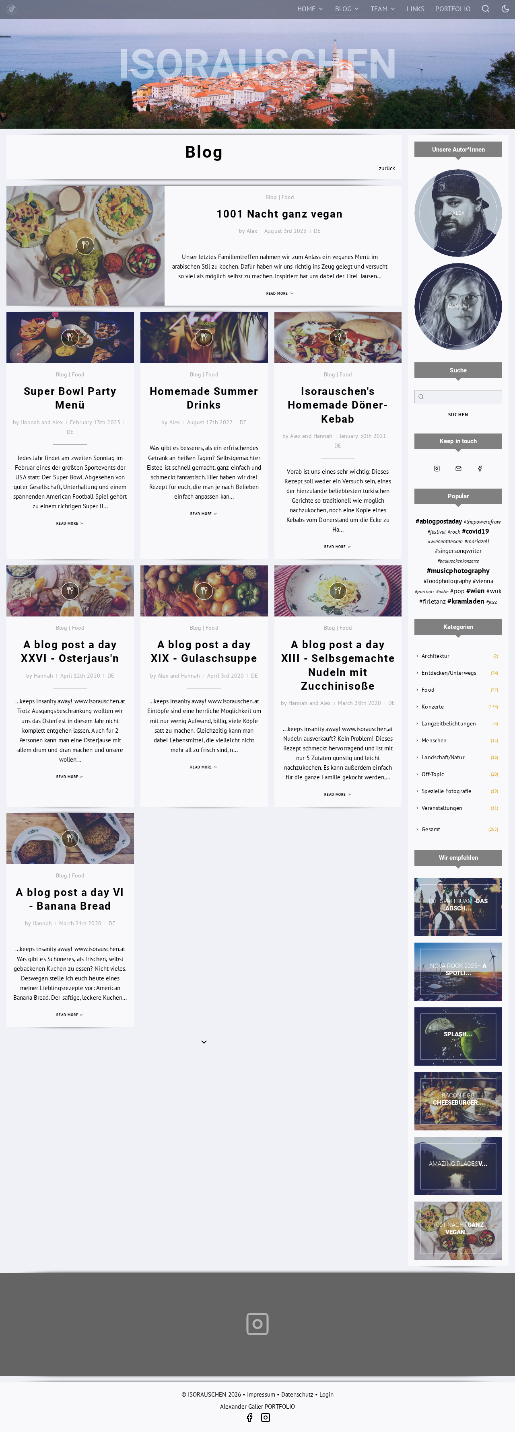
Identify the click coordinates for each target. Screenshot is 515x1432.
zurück (387, 168)
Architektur (435, 656)
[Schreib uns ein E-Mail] (458, 469)
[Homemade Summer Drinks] (204, 337)
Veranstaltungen (442, 808)
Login (326, 1394)
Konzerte (433, 706)
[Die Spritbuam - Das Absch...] (458, 907)
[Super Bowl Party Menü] (70, 337)
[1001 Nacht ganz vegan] (85, 246)
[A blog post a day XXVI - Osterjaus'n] (70, 590)
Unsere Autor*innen (458, 149)
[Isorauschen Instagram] (437, 469)
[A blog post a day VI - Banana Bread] (70, 838)
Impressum (261, 1394)
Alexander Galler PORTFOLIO (257, 1406)
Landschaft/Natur (443, 757)
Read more (277, 293)
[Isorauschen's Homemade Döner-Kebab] (338, 337)
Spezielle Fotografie (446, 791)
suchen (458, 414)
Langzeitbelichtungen (449, 723)
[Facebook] (252, 1419)
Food (428, 689)
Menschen (434, 740)
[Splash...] (458, 1036)
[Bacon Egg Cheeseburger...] (458, 1101)
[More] (204, 1041)
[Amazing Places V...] (458, 1166)
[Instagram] (265, 1419)
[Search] (486, 8)
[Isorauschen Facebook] (480, 469)
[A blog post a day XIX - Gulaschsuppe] (204, 590)
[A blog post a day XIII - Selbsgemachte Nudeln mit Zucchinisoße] (338, 590)
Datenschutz (297, 1394)
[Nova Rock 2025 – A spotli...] (458, 972)
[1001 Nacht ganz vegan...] (458, 1231)
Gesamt (431, 829)
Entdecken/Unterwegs (449, 672)
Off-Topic (433, 774)
